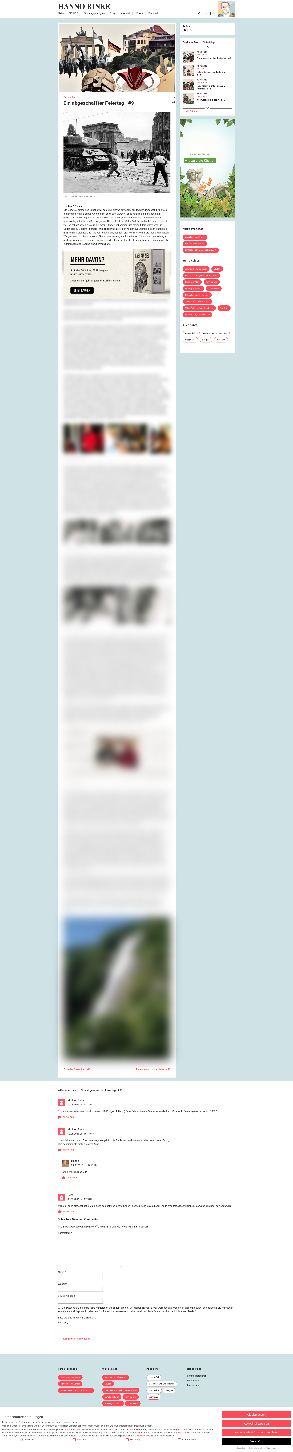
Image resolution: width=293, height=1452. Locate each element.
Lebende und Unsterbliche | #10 (153, 1069)
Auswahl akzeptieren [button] (256, 1423)
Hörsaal (139, 13)
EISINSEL (74, 13)
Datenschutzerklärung (77, 1307)
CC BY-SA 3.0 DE (110, 1063)
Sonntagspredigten (94, 13)
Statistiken (82, 1439)
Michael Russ (75, 1100)
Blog (112, 13)
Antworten (68, 1116)
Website (62, 1283)
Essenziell (29, 1439)
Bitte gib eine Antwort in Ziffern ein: (77, 1317)
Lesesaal (125, 13)
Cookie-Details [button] (242, 1448)
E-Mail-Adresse (67, 1295)
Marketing (135, 1439)
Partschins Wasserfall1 (92, 1063)
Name (62, 1272)
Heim (61, 13)
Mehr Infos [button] (256, 1441)
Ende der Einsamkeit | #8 (76, 1069)
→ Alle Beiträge (190, 111)
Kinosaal (153, 13)
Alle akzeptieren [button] (256, 1414)
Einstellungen (141, 1435)
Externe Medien (189, 1439)
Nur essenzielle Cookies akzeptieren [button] (256, 1432)
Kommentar (65, 1232)
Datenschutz (193, 1380)
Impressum (193, 1385)
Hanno (75, 1160)
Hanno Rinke (84, 6)
